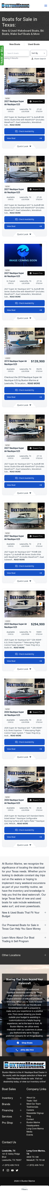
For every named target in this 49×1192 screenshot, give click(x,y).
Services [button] (7, 1116)
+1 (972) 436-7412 (10, 1164)
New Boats (14, 44)
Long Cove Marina (35, 1128)
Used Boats (34, 44)
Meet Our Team (34, 1103)
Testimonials (32, 1106)
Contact (30, 1119)
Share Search (40, 58)
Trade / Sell (32, 1100)
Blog (29, 1116)
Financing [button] (7, 1110)
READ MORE (15, 125)
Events (30, 1134)
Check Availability (26, 131)
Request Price (38, 101)
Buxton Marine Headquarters (33, 1124)
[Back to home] (15, 6)
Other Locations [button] (11, 955)
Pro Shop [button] (7, 1122)
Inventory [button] (7, 1098)
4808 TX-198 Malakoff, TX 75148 (36, 1158)
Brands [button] (6, 1104)
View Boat (11, 138)
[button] (45, 5)
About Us (31, 1097)
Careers (30, 1109)
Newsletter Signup (35, 1113)
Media (29, 1131)
